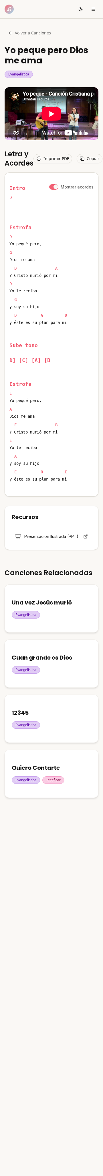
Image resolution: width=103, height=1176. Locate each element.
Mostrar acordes (77, 186)
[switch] (53, 186)
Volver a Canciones (33, 33)
